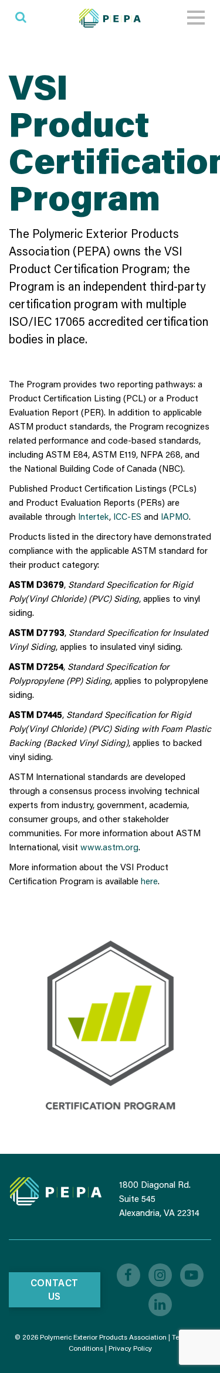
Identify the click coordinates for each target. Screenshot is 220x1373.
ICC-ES (127, 516)
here (149, 881)
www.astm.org (109, 847)
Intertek (93, 516)
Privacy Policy (130, 1348)
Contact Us (55, 1289)
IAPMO (175, 516)
